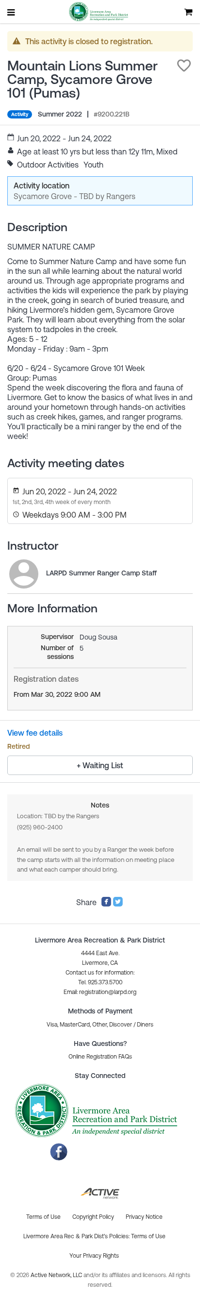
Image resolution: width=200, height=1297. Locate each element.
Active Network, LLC (57, 1275)
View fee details (35, 732)
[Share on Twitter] (118, 904)
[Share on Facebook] (106, 904)
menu (11, 12)
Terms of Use (148, 1236)
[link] (23, 574)
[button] (184, 65)
